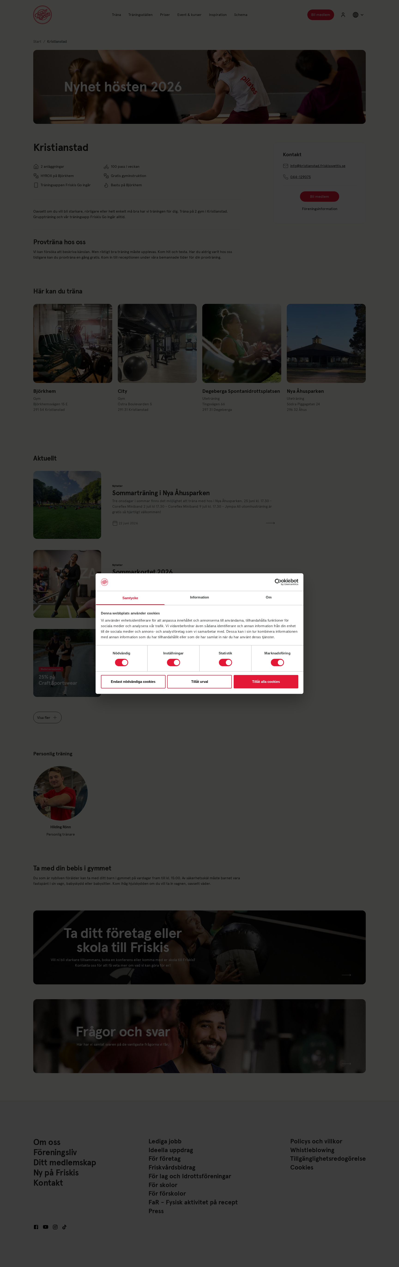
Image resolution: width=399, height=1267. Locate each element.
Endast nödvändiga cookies (133, 682)
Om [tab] (269, 597)
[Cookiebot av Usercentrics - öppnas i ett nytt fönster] (278, 582)
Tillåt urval (199, 682)
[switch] (173, 662)
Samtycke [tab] (130, 598)
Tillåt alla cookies (266, 682)
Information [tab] (199, 597)
